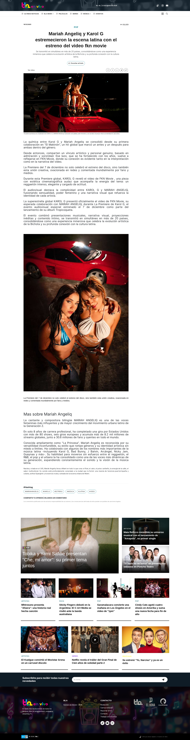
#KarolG (46, 491)
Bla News (48, 14)
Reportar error (106, 711)
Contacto (104, 714)
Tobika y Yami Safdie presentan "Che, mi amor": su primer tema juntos (54, 559)
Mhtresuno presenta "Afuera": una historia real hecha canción (36, 607)
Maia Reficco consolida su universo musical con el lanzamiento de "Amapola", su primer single (144, 535)
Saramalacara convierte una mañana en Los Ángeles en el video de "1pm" (113, 607)
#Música (70, 491)
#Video (92, 491)
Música (86, 14)
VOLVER (125, 25)
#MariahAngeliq (31, 491)
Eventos (99, 14)
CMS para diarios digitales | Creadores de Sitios (155, 736)
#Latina (81, 491)
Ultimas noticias (31, 14)
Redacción (104, 705)
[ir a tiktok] (157, 5)
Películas (63, 14)
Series (75, 14)
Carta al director (106, 708)
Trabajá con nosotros (108, 717)
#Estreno (58, 491)
